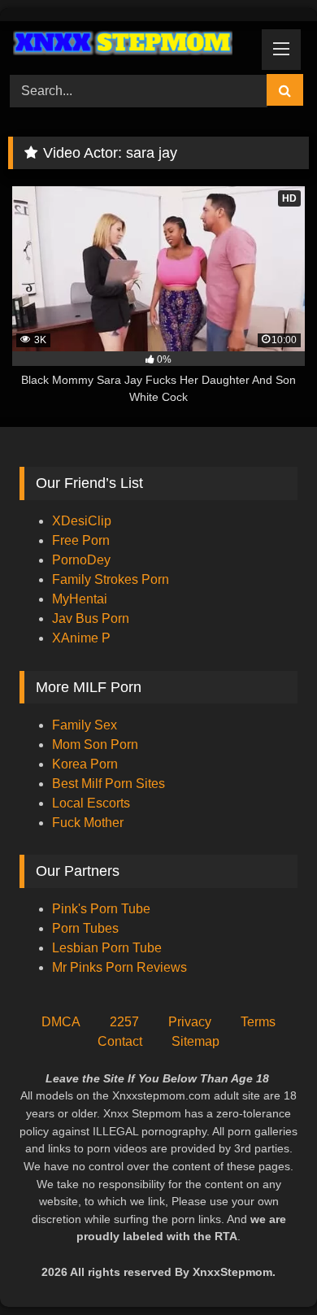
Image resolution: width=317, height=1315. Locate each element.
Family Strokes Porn (110, 579)
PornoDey (81, 560)
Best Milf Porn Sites (108, 783)
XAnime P (81, 638)
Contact (120, 1041)
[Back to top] (266, 1266)
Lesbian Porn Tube (107, 948)
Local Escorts (91, 803)
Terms (258, 1022)
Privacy (189, 1022)
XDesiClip (81, 521)
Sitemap (195, 1041)
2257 (124, 1022)
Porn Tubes (85, 928)
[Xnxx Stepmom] (130, 45)
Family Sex (84, 725)
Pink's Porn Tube (101, 909)
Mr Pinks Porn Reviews (121, 967)
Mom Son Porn (95, 744)
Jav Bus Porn (90, 618)
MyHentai (79, 599)
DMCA (60, 1022)
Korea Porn (85, 764)
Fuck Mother (88, 822)
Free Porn (81, 540)
